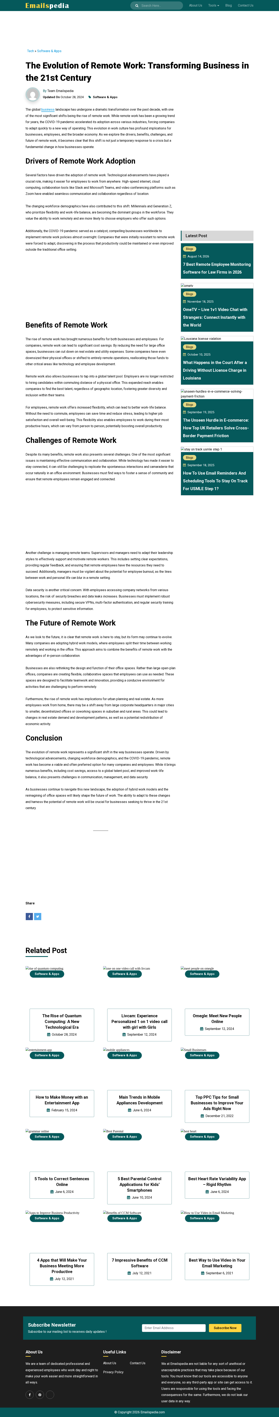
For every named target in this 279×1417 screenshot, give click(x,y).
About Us (195, 5)
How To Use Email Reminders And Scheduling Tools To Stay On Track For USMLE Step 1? (215, 481)
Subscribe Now (225, 1328)
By (58, 91)
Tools (212, 5)
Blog (228, 5)
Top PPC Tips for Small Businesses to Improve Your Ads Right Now (217, 1103)
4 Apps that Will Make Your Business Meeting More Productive (62, 1266)
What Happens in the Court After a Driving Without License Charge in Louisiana (215, 370)
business (48, 109)
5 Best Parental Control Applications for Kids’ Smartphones (139, 1184)
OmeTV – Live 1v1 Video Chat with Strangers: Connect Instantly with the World (215, 317)
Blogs (189, 248)
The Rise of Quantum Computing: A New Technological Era (61, 1021)
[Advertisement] (139, 27)
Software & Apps (49, 51)
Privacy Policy (113, 1372)
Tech (30, 51)
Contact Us (245, 5)
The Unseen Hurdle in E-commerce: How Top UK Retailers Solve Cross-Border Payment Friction (216, 428)
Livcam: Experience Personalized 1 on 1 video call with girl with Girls (139, 1021)
